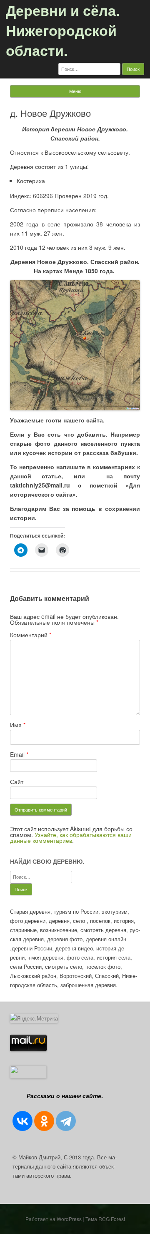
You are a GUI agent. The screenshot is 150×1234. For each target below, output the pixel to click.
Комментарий (30, 635)
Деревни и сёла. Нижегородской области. (63, 30)
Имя (17, 725)
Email (19, 754)
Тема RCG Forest (105, 1218)
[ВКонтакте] (22, 1121)
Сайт (16, 781)
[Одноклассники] (44, 1121)
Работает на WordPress (53, 1218)
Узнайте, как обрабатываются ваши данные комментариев (71, 837)
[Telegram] (66, 1121)
